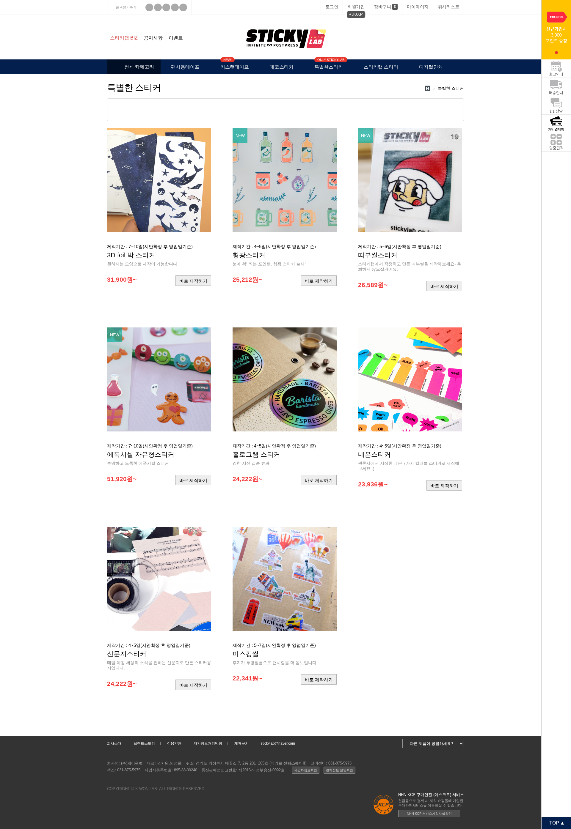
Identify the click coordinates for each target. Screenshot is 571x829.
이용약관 (174, 743)
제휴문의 (241, 743)
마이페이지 (418, 6)
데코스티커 (282, 67)
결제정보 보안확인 (339, 770)
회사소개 (114, 743)
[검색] (458, 40)
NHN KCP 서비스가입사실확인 (429, 813)
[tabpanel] (556, 29)
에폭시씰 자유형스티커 (140, 454)
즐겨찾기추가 (125, 7)
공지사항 (153, 37)
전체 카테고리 (139, 66)
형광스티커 (249, 255)
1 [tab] (556, 52)
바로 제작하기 (193, 280)
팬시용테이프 (185, 67)
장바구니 (385, 6)
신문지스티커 (126, 654)
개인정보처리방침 (208, 743)
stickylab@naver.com (278, 743)
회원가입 (356, 8)
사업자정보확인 (305, 770)
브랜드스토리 (144, 743)
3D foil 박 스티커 (131, 255)
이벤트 (176, 37)
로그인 (331, 6)
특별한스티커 (328, 65)
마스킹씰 (246, 654)
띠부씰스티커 (377, 255)
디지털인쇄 (431, 67)
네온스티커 (374, 454)
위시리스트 (448, 6)
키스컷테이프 (234, 65)
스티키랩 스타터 (381, 67)
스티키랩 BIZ (124, 37)
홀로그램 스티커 (256, 454)
